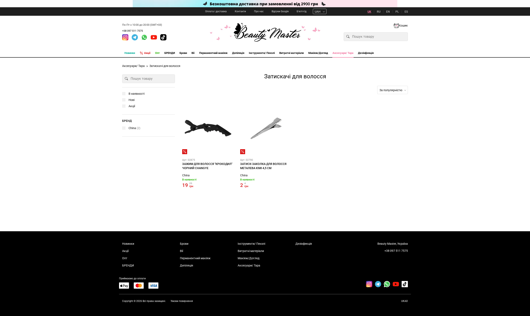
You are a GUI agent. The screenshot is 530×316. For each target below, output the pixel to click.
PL (397, 11)
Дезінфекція (303, 243)
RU (379, 11)
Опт (124, 258)
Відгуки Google (280, 11)
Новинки (128, 243)
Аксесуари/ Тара (249, 265)
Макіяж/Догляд (248, 258)
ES (406, 11)
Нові (132, 100)
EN (388, 11)
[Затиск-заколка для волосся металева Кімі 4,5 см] (266, 128)
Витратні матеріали (251, 251)
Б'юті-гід (301, 11)
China (186, 175)
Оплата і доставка (216, 11)
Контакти (240, 11)
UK (369, 11)
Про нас (259, 11)
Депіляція (186, 265)
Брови (184, 243)
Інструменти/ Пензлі (251, 243)
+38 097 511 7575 (132, 30)
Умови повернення (182, 301)
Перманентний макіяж (195, 258)
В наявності (137, 93)
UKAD (404, 301)
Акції (132, 106)
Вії (181, 251)
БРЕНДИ (128, 265)
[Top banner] (265, 3)
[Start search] (348, 37)
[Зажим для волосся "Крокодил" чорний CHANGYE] (208, 128)
